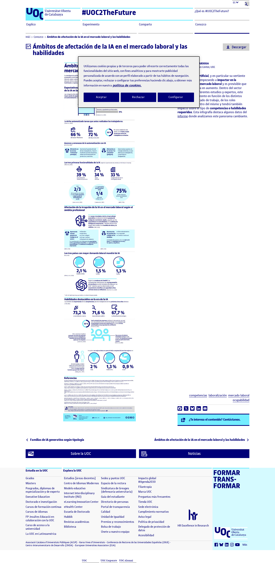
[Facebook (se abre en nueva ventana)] (217, 545)
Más (244, 545)
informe (183, 116)
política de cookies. (127, 85)
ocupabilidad (241, 400)
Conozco (38, 37)
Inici (28, 37)
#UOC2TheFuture (109, 12)
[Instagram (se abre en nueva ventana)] (232, 545)
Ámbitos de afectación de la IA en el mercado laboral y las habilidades (88, 37)
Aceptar (101, 97)
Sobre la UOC (81, 453)
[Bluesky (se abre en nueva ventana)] (222, 545)
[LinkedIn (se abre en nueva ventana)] (227, 545)
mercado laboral (238, 395)
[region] (139, 82)
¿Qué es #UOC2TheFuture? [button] (212, 11)
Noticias (194, 453)
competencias (198, 395)
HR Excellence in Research (193, 525)
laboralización (218, 395)
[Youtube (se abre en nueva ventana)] (238, 545)
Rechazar (138, 97)
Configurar (176, 97)
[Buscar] (247, 3)
